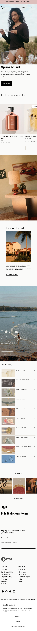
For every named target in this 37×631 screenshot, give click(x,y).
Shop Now (6, 83)
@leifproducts (18, 498)
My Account (22, 572)
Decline (17, 622)
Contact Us (21, 570)
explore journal (12, 274)
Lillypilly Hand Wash (30, 136)
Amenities (4, 579)
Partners (4, 581)
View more (7, 354)
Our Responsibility (7, 572)
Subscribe (18, 551)
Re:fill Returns (5, 574)
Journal (3, 584)
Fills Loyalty (22, 574)
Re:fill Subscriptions (24, 577)
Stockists (21, 581)
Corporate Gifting (6, 577)
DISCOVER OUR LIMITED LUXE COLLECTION (18, 2)
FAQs (20, 579)
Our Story (4, 570)
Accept (17, 617)
